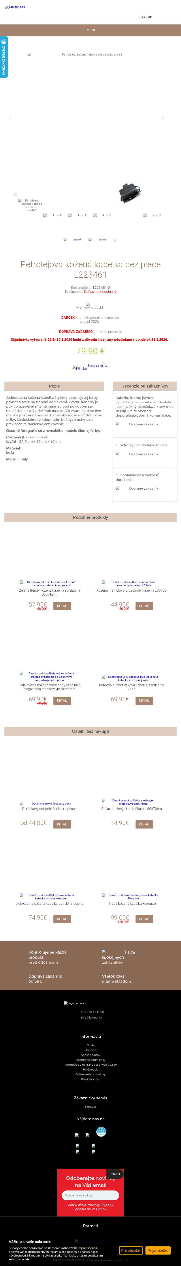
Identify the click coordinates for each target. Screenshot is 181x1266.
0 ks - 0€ (145, 17)
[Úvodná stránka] (27, 7)
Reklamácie (90, 1069)
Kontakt (90, 1107)
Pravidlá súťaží (90, 1079)
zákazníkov (118, 957)
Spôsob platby (90, 1055)
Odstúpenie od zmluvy (90, 1074)
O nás (90, 1045)
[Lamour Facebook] (80, 1135)
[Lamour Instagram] (91, 1135)
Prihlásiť (115, 1174)
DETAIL (62, 606)
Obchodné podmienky (90, 1060)
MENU (90, 30)
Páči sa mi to (97, 365)
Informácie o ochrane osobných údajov (90, 1065)
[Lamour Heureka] (101, 1132)
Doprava (90, 1050)
